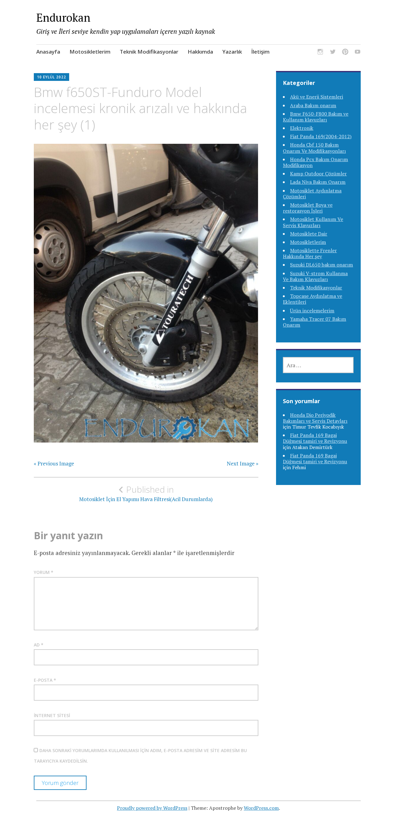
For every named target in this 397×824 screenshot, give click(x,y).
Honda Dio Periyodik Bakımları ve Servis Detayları (315, 418)
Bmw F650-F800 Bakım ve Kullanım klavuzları (315, 116)
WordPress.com (261, 807)
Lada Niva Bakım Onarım (318, 181)
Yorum (43, 572)
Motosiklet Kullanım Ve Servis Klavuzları (313, 222)
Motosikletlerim (89, 51)
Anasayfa (48, 51)
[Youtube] (358, 52)
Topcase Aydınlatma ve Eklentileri (312, 299)
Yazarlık (232, 51)
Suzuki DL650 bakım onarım (321, 264)
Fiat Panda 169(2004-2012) (320, 136)
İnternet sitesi (52, 715)
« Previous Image (54, 463)
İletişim (260, 51)
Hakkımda (200, 51)
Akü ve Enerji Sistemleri (316, 96)
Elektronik (301, 128)
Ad (38, 645)
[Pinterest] (345, 52)
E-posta (45, 680)
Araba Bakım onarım (313, 105)
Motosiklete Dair (308, 233)
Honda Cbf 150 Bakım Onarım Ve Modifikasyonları (314, 147)
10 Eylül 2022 (51, 77)
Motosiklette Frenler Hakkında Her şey (310, 253)
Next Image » (242, 463)
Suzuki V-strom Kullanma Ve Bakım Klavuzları (315, 276)
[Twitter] (333, 52)
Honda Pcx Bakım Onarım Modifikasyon (315, 162)
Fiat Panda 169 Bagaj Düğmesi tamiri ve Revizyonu (315, 438)
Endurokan (63, 17)
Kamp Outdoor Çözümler (318, 173)
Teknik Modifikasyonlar (149, 51)
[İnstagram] (320, 52)
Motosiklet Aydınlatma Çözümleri (312, 193)
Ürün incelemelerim (312, 310)
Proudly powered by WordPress (152, 807)
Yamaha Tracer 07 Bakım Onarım (314, 321)
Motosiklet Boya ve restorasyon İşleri (307, 207)
